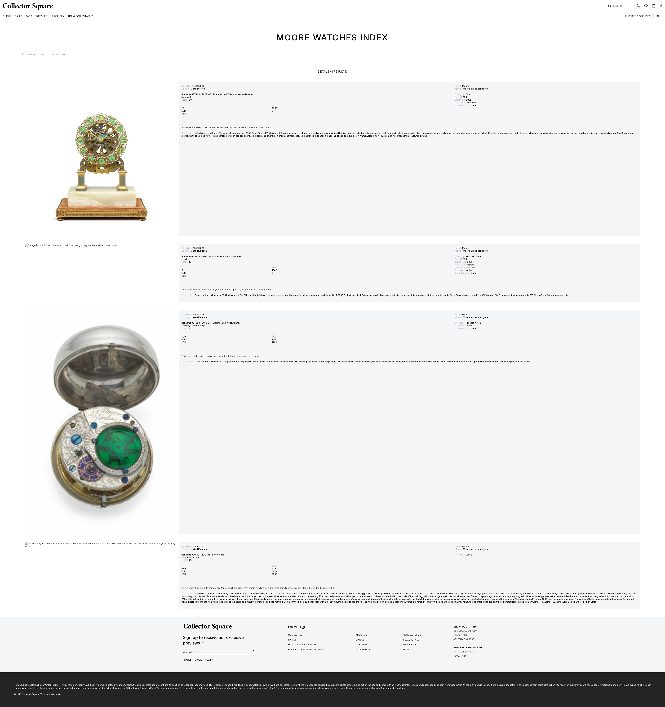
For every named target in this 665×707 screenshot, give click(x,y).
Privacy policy (411, 644)
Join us (360, 639)
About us (361, 635)
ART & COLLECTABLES (81, 16)
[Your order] (654, 6)
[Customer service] (639, 6)
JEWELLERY (57, 16)
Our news (361, 644)
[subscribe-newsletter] (253, 652)
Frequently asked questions (305, 649)
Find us (292, 639)
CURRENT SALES (12, 16)
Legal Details (411, 639)
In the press (363, 649)
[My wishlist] (646, 6)
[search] (610, 4)
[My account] (661, 6)
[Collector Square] (27, 6)
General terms (412, 635)
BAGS (29, 16)
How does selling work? (302, 644)
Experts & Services (638, 16)
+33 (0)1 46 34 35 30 (464, 639)
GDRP (406, 649)
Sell (659, 16)
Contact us (295, 635)
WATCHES (41, 16)
